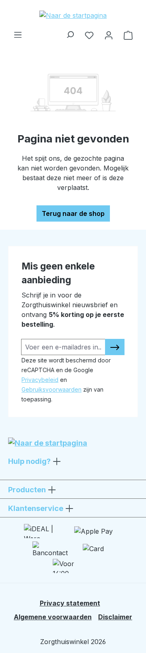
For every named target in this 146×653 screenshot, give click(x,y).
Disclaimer (115, 617)
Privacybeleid (39, 379)
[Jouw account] (108, 35)
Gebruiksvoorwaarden (51, 389)
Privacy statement (70, 603)
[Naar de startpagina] (73, 15)
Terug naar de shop (73, 213)
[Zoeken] (69, 32)
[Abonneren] (115, 347)
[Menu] (18, 32)
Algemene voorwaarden (53, 617)
